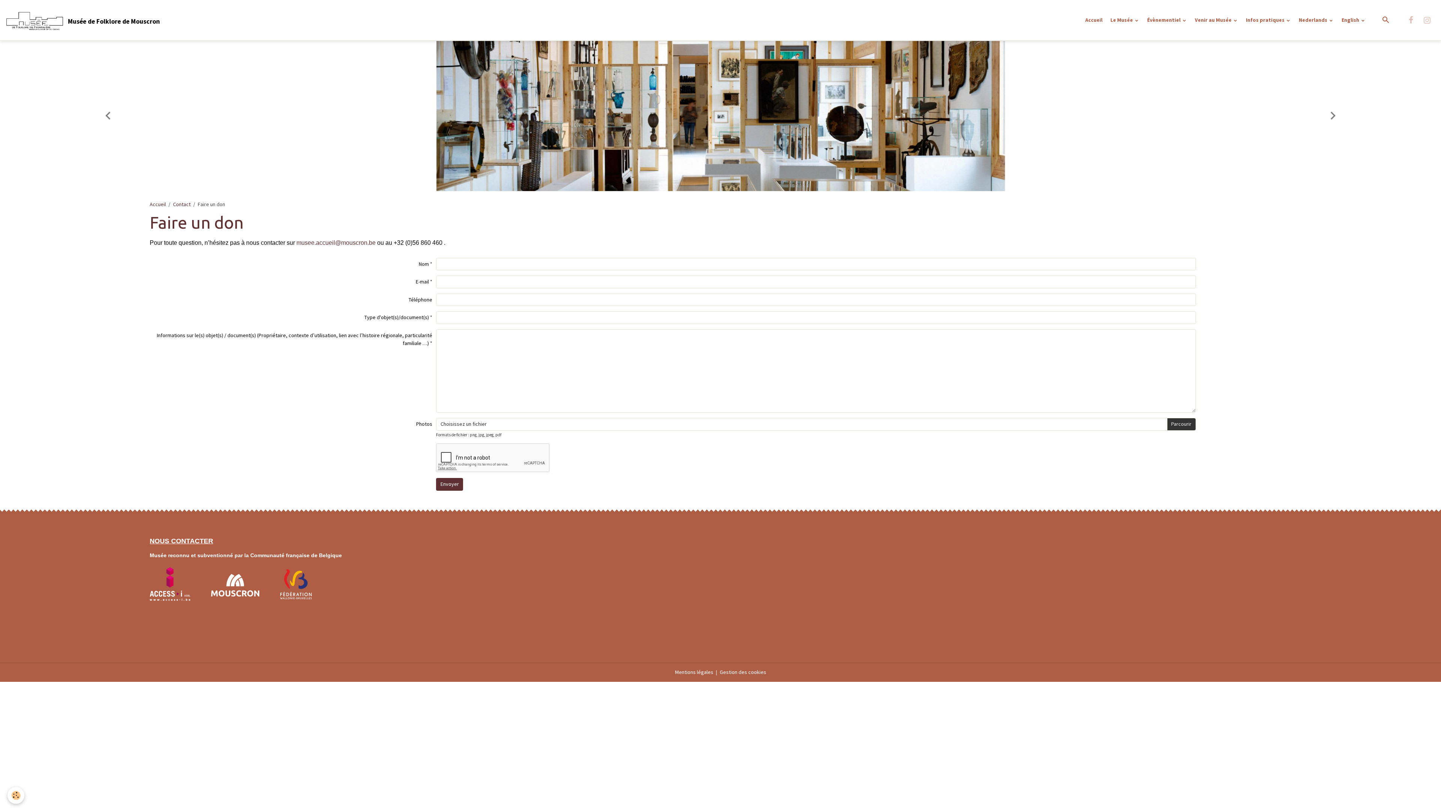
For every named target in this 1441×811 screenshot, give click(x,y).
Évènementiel (1164, 20)
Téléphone (420, 299)
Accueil (1094, 20)
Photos (424, 424)
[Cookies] (16, 795)
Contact (182, 204)
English (1351, 20)
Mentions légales (694, 672)
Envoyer (450, 484)
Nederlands (1313, 20)
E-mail (422, 281)
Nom (424, 264)
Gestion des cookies (743, 672)
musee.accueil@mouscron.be (336, 243)
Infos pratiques (1266, 20)
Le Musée (1122, 20)
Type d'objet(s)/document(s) (396, 317)
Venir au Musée (1214, 20)
